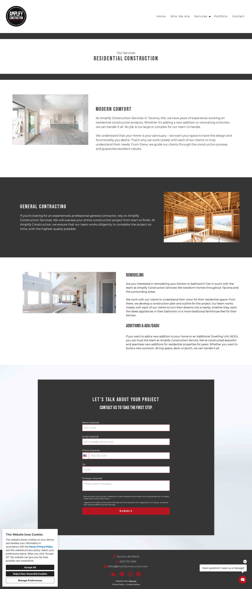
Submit (126, 511)
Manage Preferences (30, 580)
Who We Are (180, 16)
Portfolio (221, 16)
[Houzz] (113, 574)
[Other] (138, 574)
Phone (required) (90, 450)
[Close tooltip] (245, 561)
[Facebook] (121, 574)
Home (161, 16)
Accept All (30, 567)
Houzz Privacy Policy (41, 546)
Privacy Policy (118, 584)
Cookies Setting (133, 584)
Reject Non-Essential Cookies (30, 573)
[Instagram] (130, 574)
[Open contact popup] (243, 580)
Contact (238, 16)
